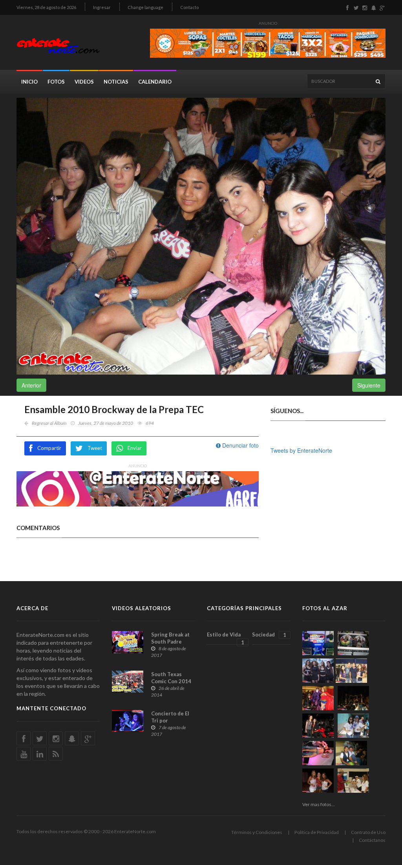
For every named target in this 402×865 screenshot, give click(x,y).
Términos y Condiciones (256, 832)
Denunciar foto (240, 445)
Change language (145, 7)
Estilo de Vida (225, 638)
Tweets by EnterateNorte (301, 450)
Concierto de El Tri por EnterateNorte (170, 720)
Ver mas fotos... (318, 804)
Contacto (189, 7)
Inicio (29, 82)
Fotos (56, 82)
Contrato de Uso (368, 832)
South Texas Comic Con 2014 (171, 677)
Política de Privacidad (316, 832)
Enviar (135, 448)
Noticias (116, 82)
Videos (84, 82)
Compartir (49, 448)
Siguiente (368, 385)
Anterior (31, 385)
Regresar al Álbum (49, 423)
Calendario (155, 82)
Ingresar (102, 7)
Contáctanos (372, 840)
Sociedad (269, 634)
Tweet (95, 448)
